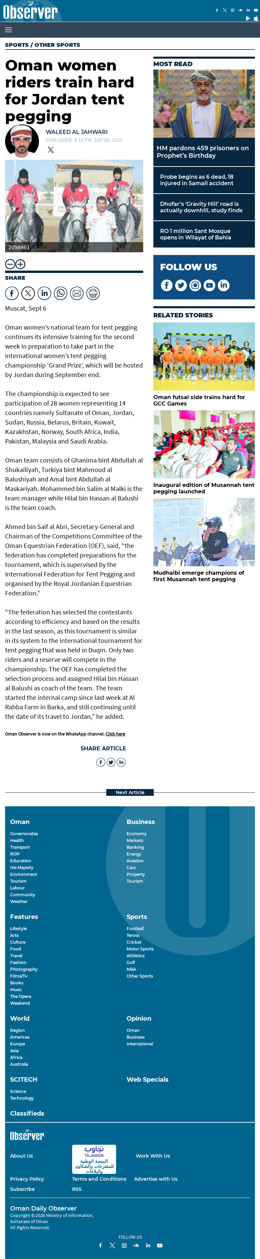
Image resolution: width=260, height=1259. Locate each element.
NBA (131, 969)
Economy (137, 833)
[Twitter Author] (51, 150)
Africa (16, 1057)
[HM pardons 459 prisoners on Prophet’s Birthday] (204, 104)
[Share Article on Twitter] (28, 291)
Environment (23, 874)
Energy (134, 854)
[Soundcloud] (240, 11)
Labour (17, 887)
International (140, 1043)
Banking (135, 847)
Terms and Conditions (99, 1179)
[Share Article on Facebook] (12, 291)
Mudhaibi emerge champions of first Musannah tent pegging (198, 576)
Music (16, 989)
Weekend (20, 1003)
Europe (17, 1043)
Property (136, 874)
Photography (24, 969)
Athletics (136, 955)
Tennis (133, 935)
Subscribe (22, 1189)
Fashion (18, 962)
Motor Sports (140, 948)
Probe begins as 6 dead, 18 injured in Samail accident (197, 180)
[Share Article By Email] (77, 291)
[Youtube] (256, 11)
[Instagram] (232, 11)
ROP (15, 854)
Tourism (18, 881)
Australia (19, 1064)
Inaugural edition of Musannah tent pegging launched (204, 488)
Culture (17, 942)
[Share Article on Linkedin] (44, 291)
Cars (131, 867)
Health (17, 840)
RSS (77, 1189)
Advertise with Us (155, 1179)
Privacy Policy (27, 1179)
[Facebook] (217, 11)
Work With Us (153, 1156)
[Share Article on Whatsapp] (60, 291)
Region (17, 1030)
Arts (14, 935)
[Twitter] (224, 11)
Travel (16, 955)
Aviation (135, 860)
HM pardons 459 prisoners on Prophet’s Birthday (203, 151)
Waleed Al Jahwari (77, 132)
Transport (20, 847)
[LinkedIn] (248, 11)
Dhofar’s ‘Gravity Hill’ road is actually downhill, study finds (201, 207)
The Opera (20, 996)
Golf (131, 962)
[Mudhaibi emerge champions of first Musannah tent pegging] (204, 532)
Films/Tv (18, 976)
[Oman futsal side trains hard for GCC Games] (204, 356)
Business (136, 1037)
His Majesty (22, 867)
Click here (115, 734)
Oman (133, 1030)
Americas (19, 1037)
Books (16, 982)
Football (135, 928)
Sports (17, 45)
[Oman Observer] (29, 11)
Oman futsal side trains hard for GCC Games (199, 400)
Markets (135, 840)
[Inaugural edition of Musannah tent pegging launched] (204, 444)
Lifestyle (18, 928)
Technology (22, 1098)
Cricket (134, 942)
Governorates (24, 833)
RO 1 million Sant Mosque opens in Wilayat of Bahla (195, 234)
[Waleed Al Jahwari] (22, 142)
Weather (19, 901)
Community (22, 894)
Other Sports (140, 976)
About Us (21, 1156)
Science (18, 1091)
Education (20, 860)
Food (15, 948)
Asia (14, 1050)
